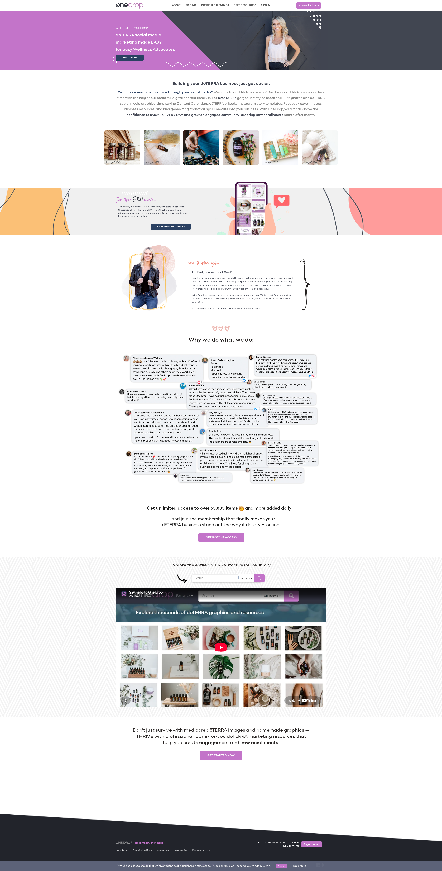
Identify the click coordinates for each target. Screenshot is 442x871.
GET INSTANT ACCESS (221, 536)
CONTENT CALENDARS (215, 5)
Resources (162, 850)
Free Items (122, 850)
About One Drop (142, 850)
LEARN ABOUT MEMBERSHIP (175, 226)
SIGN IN (265, 5)
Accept (281, 866)
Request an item (202, 850)
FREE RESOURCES (245, 5)
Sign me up (312, 844)
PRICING (191, 5)
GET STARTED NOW (221, 754)
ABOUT (176, 5)
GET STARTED (130, 58)
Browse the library (309, 5)
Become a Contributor (149, 843)
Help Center (180, 850)
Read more (299, 866)
